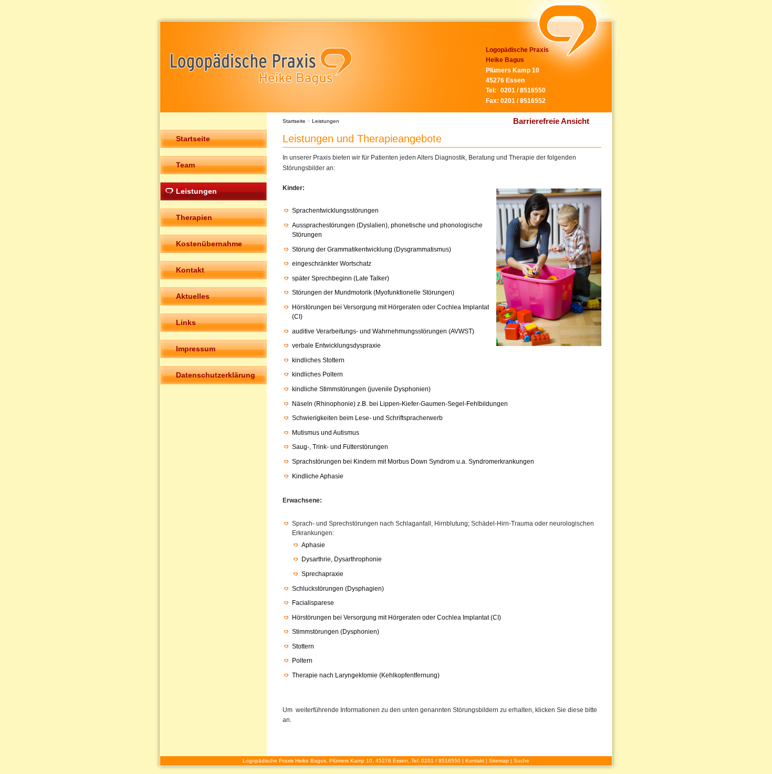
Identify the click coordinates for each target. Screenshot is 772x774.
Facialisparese (313, 602)
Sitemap (499, 760)
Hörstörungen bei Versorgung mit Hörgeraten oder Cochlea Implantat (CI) (396, 617)
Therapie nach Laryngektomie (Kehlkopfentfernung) (366, 675)
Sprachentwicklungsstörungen (335, 210)
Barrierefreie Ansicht (551, 121)
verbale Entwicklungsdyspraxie (336, 345)
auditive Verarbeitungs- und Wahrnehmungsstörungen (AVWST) (383, 331)
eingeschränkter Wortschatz (331, 263)
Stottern (303, 646)
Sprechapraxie (322, 574)
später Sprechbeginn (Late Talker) (340, 278)
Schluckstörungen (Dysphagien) (338, 588)
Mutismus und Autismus (325, 432)
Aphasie (313, 545)
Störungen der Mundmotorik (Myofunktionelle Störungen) (373, 292)
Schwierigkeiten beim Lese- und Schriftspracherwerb (367, 418)
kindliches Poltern (317, 374)
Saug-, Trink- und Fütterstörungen (340, 447)
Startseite (294, 121)
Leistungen (325, 121)
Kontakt (474, 760)
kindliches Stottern (318, 360)
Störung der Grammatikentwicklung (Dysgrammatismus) (371, 249)
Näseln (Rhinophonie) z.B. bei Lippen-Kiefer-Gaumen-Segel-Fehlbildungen (400, 403)
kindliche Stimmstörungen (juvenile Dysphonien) (361, 389)
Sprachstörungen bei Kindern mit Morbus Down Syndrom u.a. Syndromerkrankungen (413, 461)
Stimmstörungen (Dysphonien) (335, 631)
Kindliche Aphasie (317, 476)
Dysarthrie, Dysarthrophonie (341, 559)
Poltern (302, 660)
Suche (521, 760)
